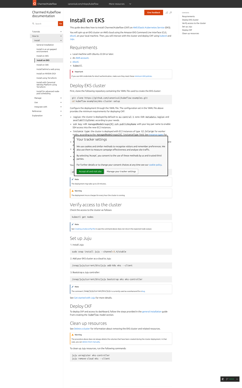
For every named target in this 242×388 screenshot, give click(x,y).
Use (36, 102)
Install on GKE (43, 65)
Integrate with (40, 107)
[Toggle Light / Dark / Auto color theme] (170, 12)
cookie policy (155, 165)
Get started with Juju (84, 297)
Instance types (156, 134)
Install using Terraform (47, 78)
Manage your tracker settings (121, 171)
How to (35, 36)
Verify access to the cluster (194, 23)
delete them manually (91, 342)
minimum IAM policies (143, 76)
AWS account (82, 58)
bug (143, 291)
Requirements (188, 16)
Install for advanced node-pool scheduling (48, 92)
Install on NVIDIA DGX (46, 74)
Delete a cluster (82, 328)
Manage (37, 98)
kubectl (163, 36)
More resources (117, 4)
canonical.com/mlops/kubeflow (83, 4)
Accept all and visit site (90, 171)
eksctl (73, 36)
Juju (72, 39)
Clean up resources (190, 33)
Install (37, 40)
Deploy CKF (187, 30)
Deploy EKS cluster (190, 20)
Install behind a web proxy (48, 69)
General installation (45, 45)
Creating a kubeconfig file (85, 229)
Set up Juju (187, 27)
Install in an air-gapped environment (47, 50)
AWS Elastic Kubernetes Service (148, 27)
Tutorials (36, 32)
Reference (36, 111)
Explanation (37, 116)
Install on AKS (43, 56)
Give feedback (153, 12)
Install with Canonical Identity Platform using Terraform (47, 84)
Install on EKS (43, 60)
